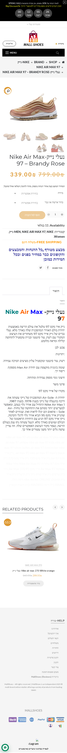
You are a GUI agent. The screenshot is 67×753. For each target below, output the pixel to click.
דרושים (55, 652)
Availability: (57, 225)
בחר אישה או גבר (54, 202)
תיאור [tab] (56, 291)
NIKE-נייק (23, 62)
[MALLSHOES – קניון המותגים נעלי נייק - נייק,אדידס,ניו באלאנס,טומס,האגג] (33, 38)
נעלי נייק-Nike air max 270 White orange (33, 570)
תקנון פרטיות (52, 657)
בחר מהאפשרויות (33, 583)
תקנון (56, 662)
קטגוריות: (59, 231)
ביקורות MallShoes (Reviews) (44, 676)
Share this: (57, 268)
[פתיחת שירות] (5, 747)
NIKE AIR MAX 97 (48, 67)
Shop (53, 62)
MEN (17, 231)
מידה (60, 192)
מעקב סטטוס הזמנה (50, 672)
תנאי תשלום (53, 638)
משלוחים (54, 643)
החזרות (55, 648)
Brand (39, 62)
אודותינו (54, 628)
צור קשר (54, 667)
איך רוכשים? (53, 633)
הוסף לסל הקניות (32, 215)
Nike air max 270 (33, 565)
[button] (8, 91)
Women (59, 236)
